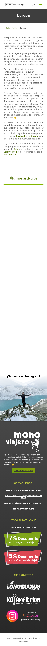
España (28, 227)
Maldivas (36, 340)
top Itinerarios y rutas (23, 509)
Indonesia (11, 340)
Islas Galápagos (21, 340)
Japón (30, 340)
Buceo (20, 339)
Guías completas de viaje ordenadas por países (23, 497)
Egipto (24, 282)
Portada (7, 28)
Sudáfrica (26, 342)
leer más (23, 237)
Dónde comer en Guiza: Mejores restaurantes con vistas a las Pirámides (23, 278)
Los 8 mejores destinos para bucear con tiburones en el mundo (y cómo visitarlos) (23, 335)
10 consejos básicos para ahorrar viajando (23, 503)
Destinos (15, 28)
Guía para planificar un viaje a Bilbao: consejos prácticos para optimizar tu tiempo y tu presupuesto (23, 223)
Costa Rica (27, 339)
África (19, 282)
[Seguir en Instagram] (23, 382)
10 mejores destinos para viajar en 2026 (23, 490)
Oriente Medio (11, 151)
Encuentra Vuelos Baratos (23, 527)
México (19, 342)
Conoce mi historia (23, 470)
